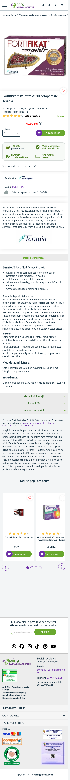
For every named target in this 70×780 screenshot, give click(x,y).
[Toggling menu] (4, 5)
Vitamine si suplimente (29, 15)
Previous (3, 566)
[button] (40, 123)
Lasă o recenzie (32, 115)
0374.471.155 (55, 677)
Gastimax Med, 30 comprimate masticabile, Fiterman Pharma (51, 538)
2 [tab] (31, 567)
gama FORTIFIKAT (28, 425)
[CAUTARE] (44, 5)
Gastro (44, 15)
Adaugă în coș (19, 554)
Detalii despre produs (33, 257)
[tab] (34, 257)
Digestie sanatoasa (58, 15)
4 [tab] (40, 567)
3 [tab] (36, 567)
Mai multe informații (34, 396)
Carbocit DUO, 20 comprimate (19, 537)
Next (59, 565)
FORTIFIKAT (18, 186)
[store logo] (15, 5)
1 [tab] (27, 567)
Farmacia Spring (9, 15)
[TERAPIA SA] (26, 178)
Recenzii (33, 403)
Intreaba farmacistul (34, 410)
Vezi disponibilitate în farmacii (17, 166)
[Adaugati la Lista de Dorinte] (30, 498)
